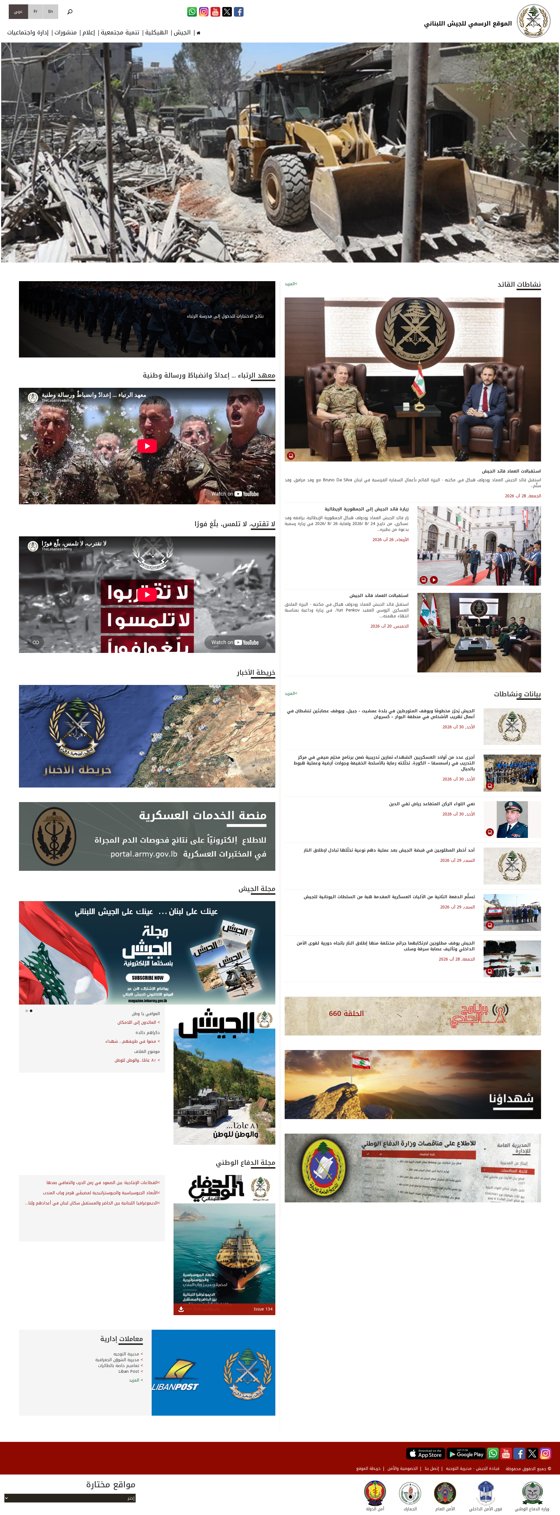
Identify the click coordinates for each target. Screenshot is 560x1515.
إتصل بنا (432, 1468)
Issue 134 (263, 1309)
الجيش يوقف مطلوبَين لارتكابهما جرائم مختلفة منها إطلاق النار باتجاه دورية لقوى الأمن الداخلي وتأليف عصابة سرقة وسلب (386, 946)
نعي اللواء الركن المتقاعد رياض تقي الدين (432, 804)
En (50, 11)
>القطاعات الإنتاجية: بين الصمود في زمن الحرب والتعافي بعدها (103, 1183)
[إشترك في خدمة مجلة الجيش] (147, 953)
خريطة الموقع (368, 1468)
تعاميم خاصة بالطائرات (118, 1366)
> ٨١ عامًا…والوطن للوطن (137, 1060)
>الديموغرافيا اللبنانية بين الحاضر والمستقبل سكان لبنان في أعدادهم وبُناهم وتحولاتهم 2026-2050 (92, 1203)
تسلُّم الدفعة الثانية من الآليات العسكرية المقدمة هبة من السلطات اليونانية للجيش (389, 897)
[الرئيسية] (533, 20)
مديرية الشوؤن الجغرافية (117, 1360)
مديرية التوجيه (126, 1354)
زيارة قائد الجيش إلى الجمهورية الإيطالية (367, 509)
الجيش (182, 32)
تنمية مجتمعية (120, 32)
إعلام (89, 32)
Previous (7, 157)
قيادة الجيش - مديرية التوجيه (472, 1468)
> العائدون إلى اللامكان (139, 1023)
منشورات (66, 32)
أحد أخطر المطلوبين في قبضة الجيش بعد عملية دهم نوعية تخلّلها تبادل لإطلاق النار (389, 850)
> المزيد (136, 1380)
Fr (35, 11)
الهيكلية (156, 32)
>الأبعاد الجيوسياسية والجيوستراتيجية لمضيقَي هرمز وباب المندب (101, 1193)
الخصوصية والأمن (403, 1468)
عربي (18, 11)
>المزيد (291, 284)
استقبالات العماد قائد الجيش (511, 471)
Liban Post (128, 1371)
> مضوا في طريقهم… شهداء (132, 1041)
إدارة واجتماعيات (28, 32)
